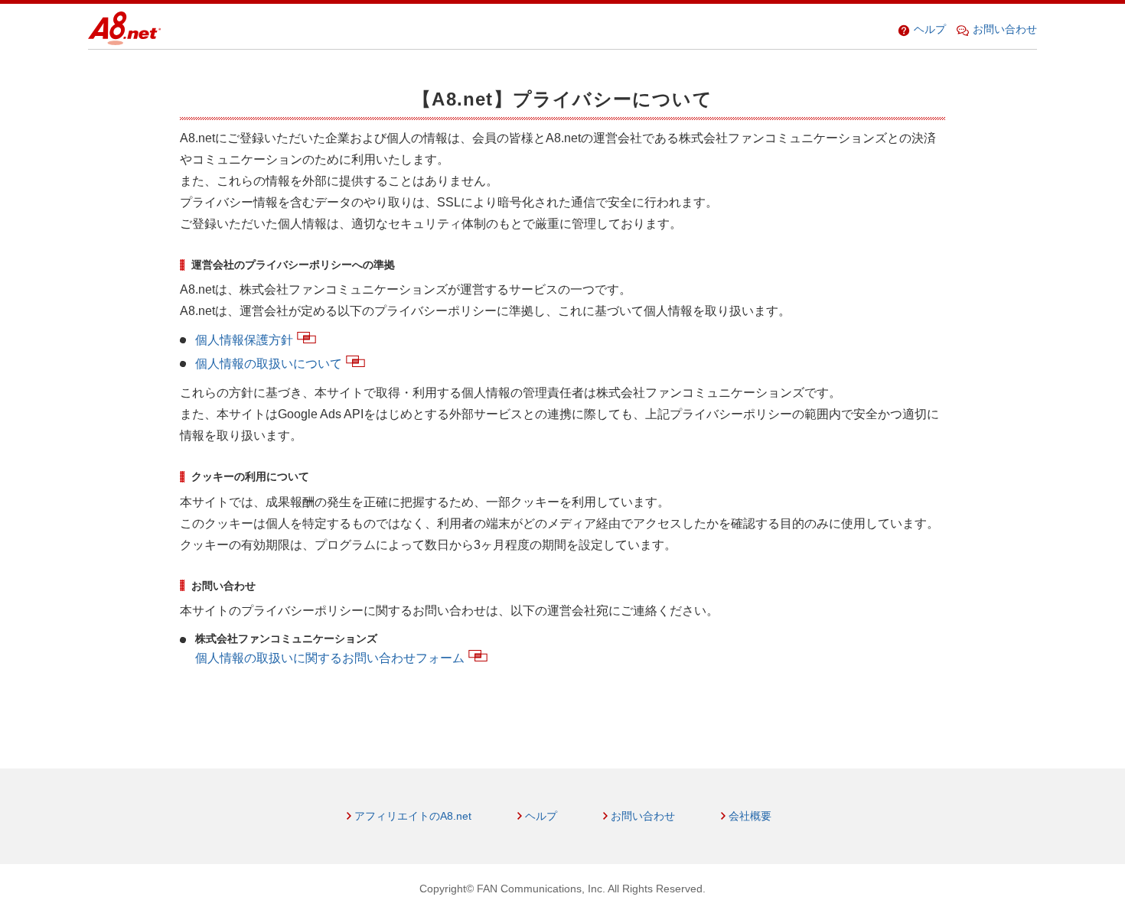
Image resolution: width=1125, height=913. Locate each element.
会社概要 (750, 816)
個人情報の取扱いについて (268, 363)
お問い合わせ (1005, 29)
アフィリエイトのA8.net (412, 816)
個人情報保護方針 (244, 339)
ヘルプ (930, 29)
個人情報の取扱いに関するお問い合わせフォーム (330, 657)
